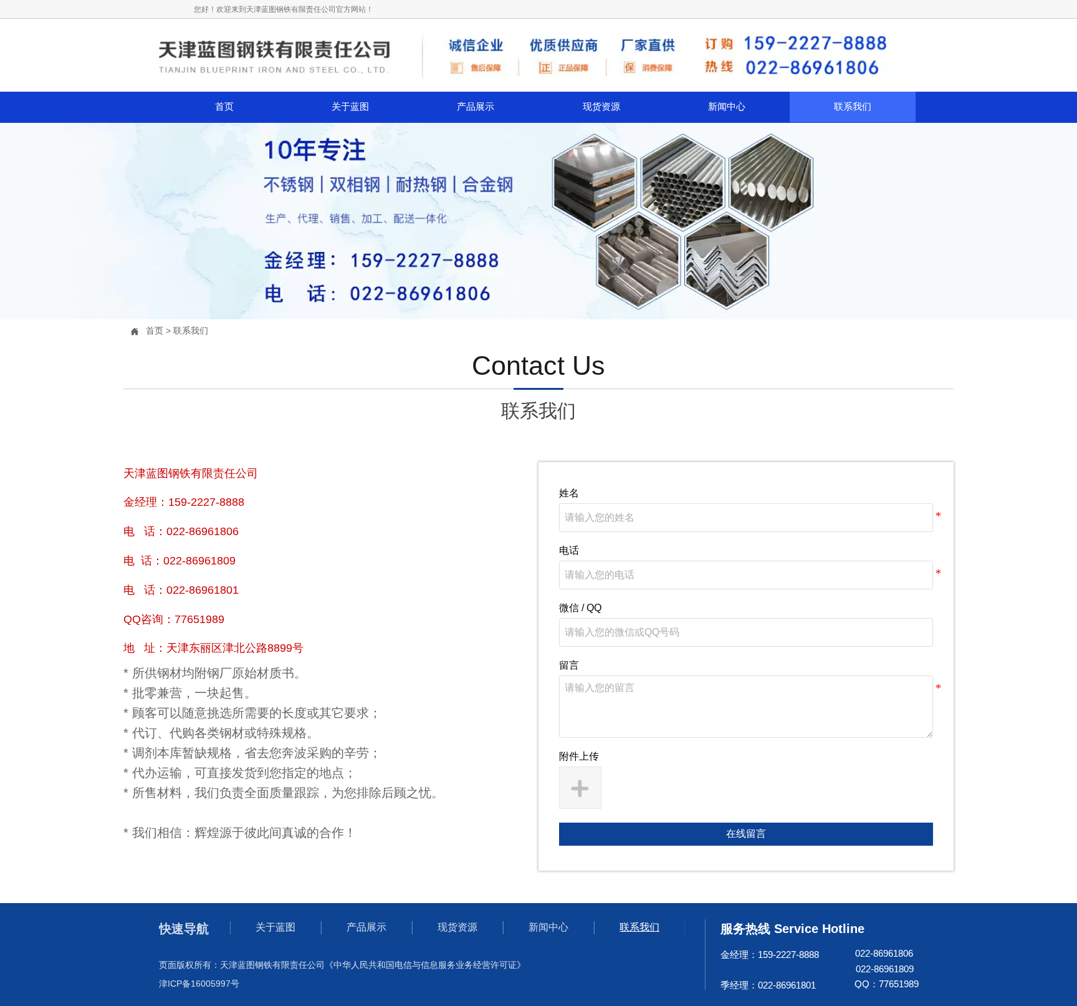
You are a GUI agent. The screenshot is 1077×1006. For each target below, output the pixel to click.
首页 (154, 331)
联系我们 (190, 331)
